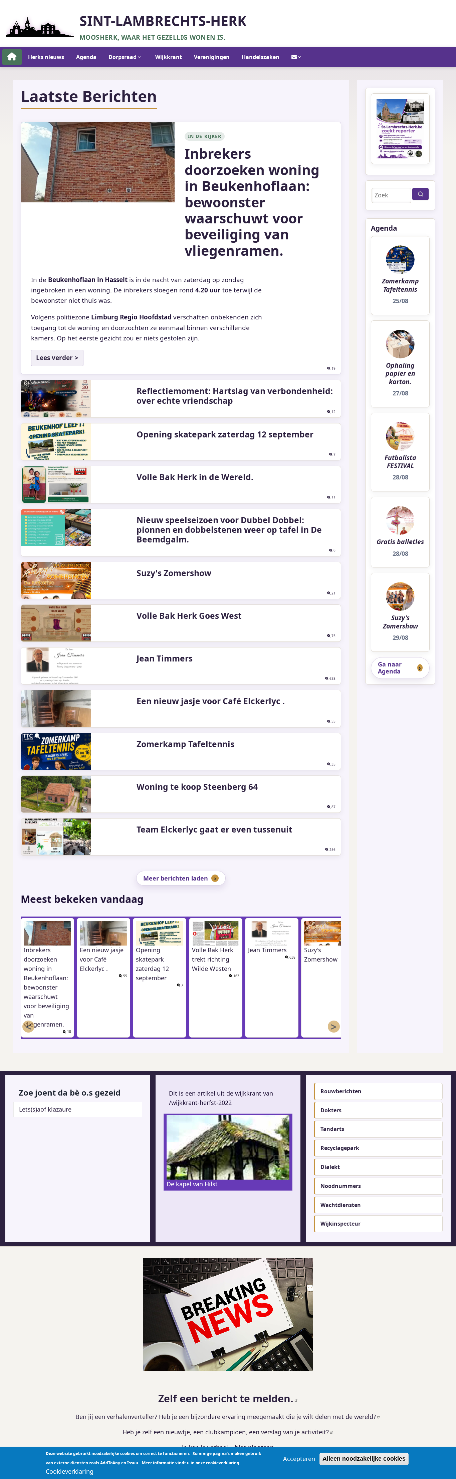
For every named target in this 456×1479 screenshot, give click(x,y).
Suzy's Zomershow (174, 572)
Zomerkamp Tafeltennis (185, 744)
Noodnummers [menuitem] (340, 1186)
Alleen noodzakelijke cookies (364, 1458)
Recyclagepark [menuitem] (339, 1148)
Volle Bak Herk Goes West (189, 615)
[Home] (40, 24)
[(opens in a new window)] (228, 1314)
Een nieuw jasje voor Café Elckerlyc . (211, 700)
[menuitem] (12, 57)
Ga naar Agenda (390, 667)
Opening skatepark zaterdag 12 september (225, 434)
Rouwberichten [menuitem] (341, 1091)
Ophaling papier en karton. (400, 373)
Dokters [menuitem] (330, 1110)
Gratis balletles (400, 542)
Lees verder (54, 357)
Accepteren (299, 1459)
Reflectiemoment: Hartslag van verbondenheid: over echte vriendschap (235, 395)
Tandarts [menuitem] (332, 1129)
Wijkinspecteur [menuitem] (340, 1223)
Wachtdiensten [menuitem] (340, 1205)
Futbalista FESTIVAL (400, 462)
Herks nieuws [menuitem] (46, 57)
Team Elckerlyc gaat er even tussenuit (214, 829)
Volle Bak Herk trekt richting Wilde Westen (212, 959)
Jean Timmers (165, 658)
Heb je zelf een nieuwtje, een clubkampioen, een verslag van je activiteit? (226, 1432)
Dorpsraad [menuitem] (122, 57)
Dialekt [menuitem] (330, 1167)
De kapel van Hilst (192, 1184)
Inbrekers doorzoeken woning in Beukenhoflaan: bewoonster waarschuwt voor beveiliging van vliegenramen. (252, 201)
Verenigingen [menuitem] (212, 57)
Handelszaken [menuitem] (260, 57)
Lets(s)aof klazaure (45, 1109)
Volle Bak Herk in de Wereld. (195, 476)
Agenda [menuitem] (86, 57)
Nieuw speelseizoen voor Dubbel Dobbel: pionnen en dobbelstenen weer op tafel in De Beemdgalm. (229, 529)
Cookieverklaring (69, 1471)
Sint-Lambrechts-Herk (162, 20)
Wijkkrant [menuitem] (168, 57)
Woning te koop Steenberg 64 (197, 786)
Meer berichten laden (175, 878)
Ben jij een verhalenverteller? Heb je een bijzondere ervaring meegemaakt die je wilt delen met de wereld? (225, 1417)
